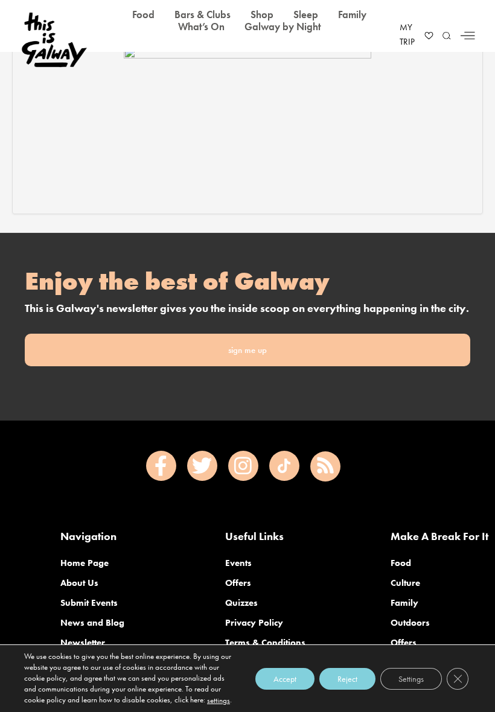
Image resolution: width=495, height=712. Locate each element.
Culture (405, 583)
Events (238, 563)
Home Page (84, 563)
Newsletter (82, 643)
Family (404, 603)
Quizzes (241, 603)
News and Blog (92, 623)
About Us (79, 583)
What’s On (201, 26)
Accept (284, 678)
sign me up (247, 350)
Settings (411, 678)
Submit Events (89, 603)
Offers (238, 583)
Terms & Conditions (265, 643)
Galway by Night (282, 26)
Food (401, 563)
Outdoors (410, 623)
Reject (347, 678)
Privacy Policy (254, 623)
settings (218, 700)
